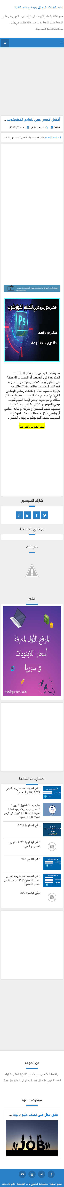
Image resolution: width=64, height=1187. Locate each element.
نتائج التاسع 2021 (30, 859)
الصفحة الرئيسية (53, 137)
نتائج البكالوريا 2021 (29, 825)
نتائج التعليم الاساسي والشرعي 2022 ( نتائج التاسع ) (23, 790)
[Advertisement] (32, 83)
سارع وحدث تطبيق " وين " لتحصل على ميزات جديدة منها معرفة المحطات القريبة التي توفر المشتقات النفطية (22, 811)
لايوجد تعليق (38, 127)
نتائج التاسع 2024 (30, 892)
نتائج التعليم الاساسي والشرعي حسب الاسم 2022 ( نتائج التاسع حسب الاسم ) (22, 879)
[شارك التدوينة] (27, 515)
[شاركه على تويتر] (44, 515)
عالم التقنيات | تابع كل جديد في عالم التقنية (39, 7)
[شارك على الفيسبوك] (36, 515)
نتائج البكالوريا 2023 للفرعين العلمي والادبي (24, 844)
